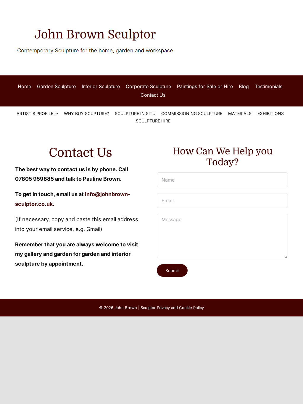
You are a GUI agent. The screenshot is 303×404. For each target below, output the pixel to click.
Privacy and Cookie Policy (180, 307)
